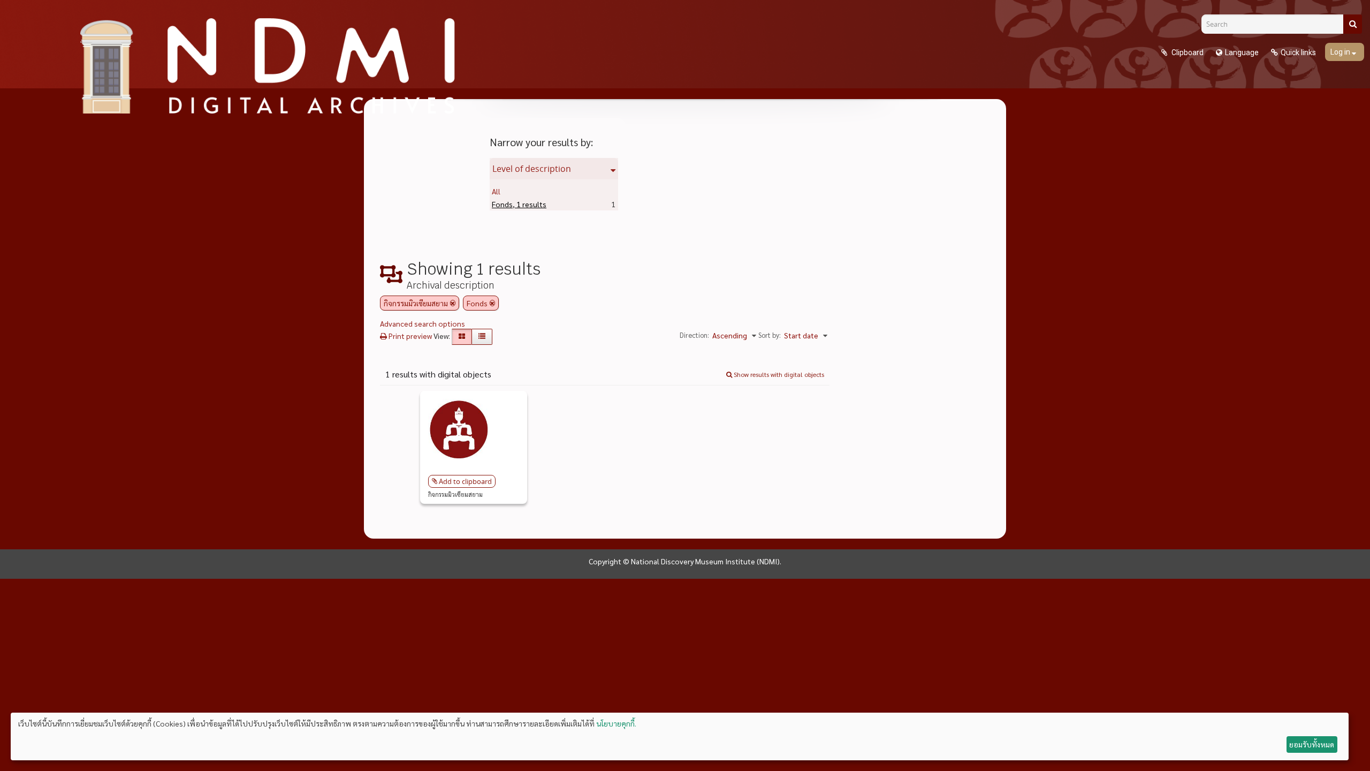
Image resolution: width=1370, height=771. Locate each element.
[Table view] (481, 337)
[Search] (1352, 24)
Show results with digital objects (778, 374)
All (496, 191)
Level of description (531, 169)
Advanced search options (422, 323)
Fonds (519, 204)
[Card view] (462, 337)
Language (1242, 52)
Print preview (409, 336)
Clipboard (1187, 52)
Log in (1341, 52)
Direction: (694, 334)
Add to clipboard (465, 481)
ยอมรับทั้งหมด (1311, 744)
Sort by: (769, 334)
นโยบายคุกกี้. (616, 723)
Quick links (1298, 52)
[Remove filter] (452, 303)
